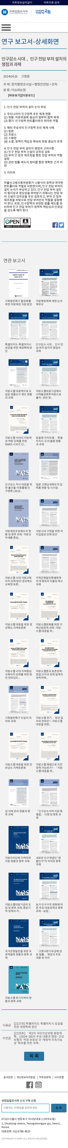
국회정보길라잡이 (22, 2)
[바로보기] (14, 95)
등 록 (59, 1108)
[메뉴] (6, 27)
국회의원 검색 (51, 2)
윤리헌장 (8, 1077)
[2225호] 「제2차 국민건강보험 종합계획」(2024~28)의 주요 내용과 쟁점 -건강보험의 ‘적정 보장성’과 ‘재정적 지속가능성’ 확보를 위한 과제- (39, 1038)
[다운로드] (28, 95)
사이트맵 (59, 1077)
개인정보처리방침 (26, 1077)
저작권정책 (45, 1077)
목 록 (34, 1056)
